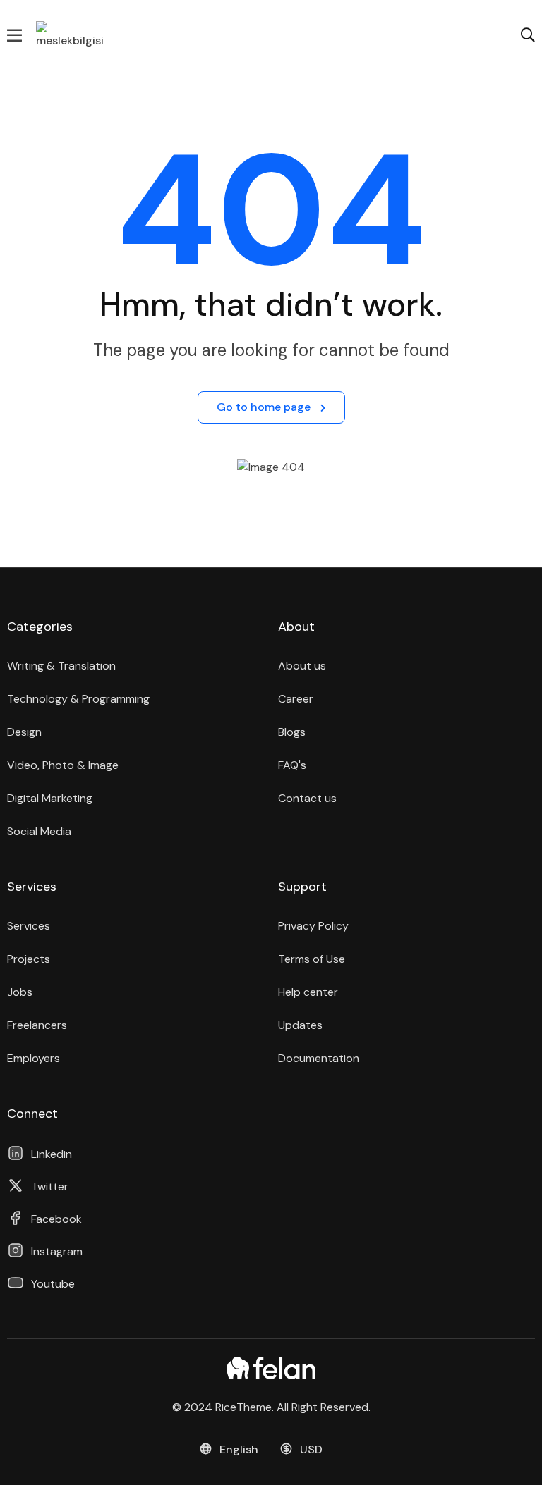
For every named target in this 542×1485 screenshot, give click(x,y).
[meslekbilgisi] (71, 34)
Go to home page (265, 407)
